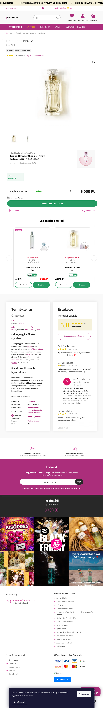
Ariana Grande (33, 407)
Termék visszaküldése (65, 621)
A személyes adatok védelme (68, 642)
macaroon (15, 360)
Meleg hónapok (34, 421)
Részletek (23, 285)
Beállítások (19, 701)
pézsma (21, 323)
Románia (12, 670)
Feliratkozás (79, 482)
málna (33, 329)
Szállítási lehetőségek (19, 198)
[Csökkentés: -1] (63, 190)
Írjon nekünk (61, 628)
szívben (33, 349)
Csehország (13, 660)
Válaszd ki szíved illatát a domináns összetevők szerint (74, 613)
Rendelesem (62, 680)
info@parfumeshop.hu (24, 601)
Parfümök (31, 401)
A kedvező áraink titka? (65, 601)
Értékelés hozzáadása (74, 336)
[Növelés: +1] (70, 191)
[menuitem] (14, 27)
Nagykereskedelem (64, 639)
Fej (32, 327)
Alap (13, 320)
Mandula (31, 416)
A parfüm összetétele (64, 608)
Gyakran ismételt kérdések (66, 618)
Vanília (38, 416)
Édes (29, 410)
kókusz (13, 329)
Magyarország (14, 667)
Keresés (57, 17)
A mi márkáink (11, 8)
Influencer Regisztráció (65, 635)
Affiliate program (63, 646)
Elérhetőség (61, 605)
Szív (13, 327)
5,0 (63, 8)
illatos (29, 354)
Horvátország (14, 674)
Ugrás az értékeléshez (35, 55)
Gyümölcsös (37, 410)
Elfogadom (84, 694)
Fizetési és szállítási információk (68, 632)
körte (38, 329)
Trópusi (30, 412)
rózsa (26, 329)
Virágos (37, 412)
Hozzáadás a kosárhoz (52, 203)
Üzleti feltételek (62, 625)
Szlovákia (12, 663)
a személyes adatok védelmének (62, 488)
